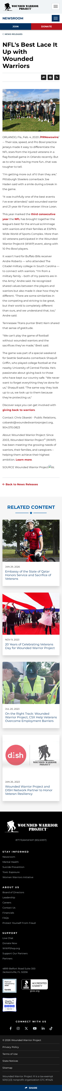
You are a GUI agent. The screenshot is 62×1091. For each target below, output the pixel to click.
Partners (7, 958)
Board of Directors (13, 892)
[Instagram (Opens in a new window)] (18, 1028)
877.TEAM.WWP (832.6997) (31, 840)
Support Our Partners (15, 953)
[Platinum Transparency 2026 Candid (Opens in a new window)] (9, 986)
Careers (6, 902)
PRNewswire (49, 137)
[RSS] (57, 77)
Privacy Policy (10, 1047)
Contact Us (8, 907)
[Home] (20, 6)
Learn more (24, 459)
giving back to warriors (18, 410)
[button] (56, 6)
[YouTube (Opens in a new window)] (35, 1028)
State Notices (10, 1060)
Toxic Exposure (11, 872)
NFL (17, 219)
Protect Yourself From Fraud (19, 923)
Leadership (8, 897)
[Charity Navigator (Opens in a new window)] (9, 1005)
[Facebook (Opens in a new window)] (11, 1028)
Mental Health (10, 861)
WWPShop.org (11, 948)
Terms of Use (10, 1053)
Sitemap (7, 1067)
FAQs (5, 917)
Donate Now (9, 943)
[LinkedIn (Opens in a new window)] (43, 1028)
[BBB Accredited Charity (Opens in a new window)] (34, 985)
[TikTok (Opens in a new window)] (51, 1028)
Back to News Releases (21, 484)
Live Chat (7, 938)
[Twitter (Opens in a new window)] (26, 1028)
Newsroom (8, 856)
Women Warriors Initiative (17, 877)
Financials (8, 912)
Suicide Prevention (13, 867)
